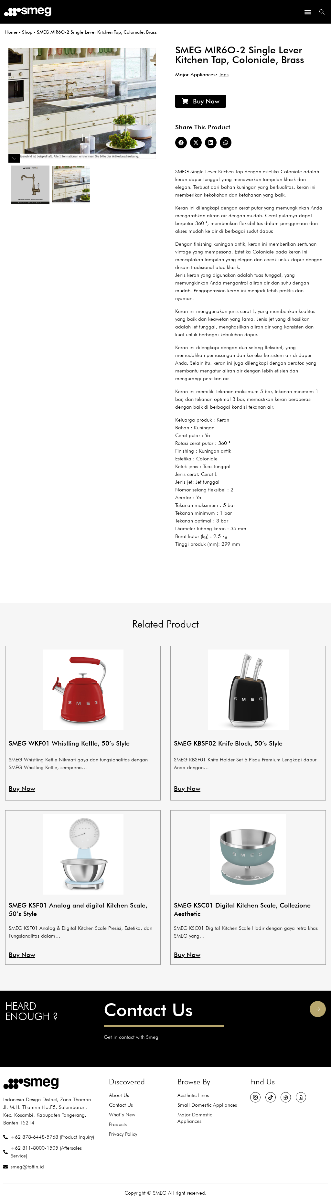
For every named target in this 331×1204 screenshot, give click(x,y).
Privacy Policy (123, 1134)
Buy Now (22, 788)
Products (118, 1124)
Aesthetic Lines (193, 1095)
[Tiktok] (270, 1097)
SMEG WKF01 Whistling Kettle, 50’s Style (69, 743)
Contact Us (148, 1009)
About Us (119, 1095)
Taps (224, 74)
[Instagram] (255, 1097)
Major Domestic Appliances (194, 1118)
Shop (27, 32)
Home (11, 32)
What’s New (122, 1115)
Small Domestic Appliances (207, 1105)
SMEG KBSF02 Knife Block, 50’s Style (228, 743)
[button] (307, 11)
